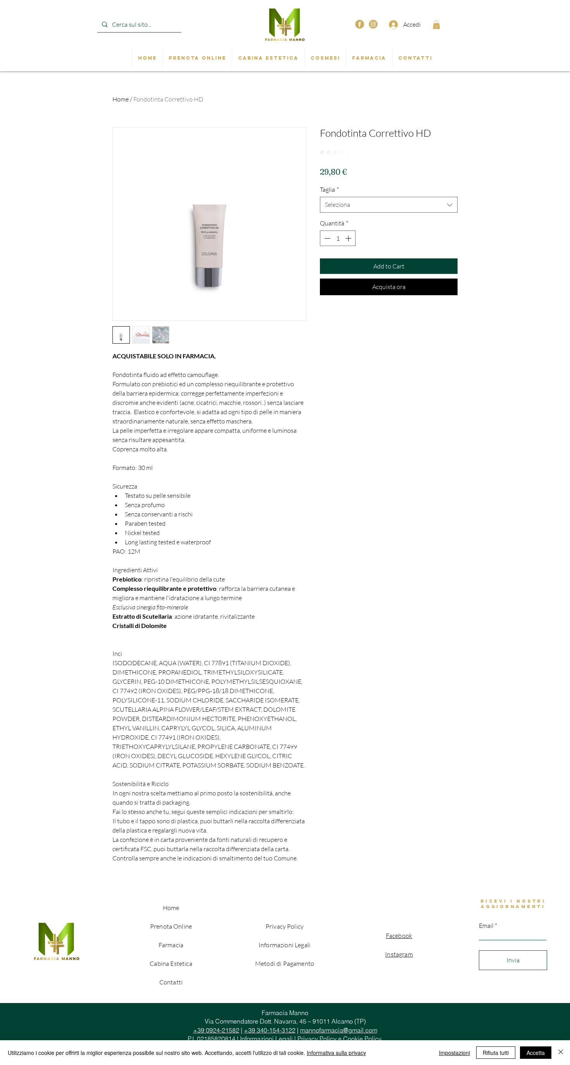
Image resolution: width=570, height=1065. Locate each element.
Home (120, 99)
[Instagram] (373, 24)
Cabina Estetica (171, 963)
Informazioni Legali (266, 1039)
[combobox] (389, 204)
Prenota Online (171, 926)
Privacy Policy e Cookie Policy (339, 1039)
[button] (436, 24)
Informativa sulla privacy (336, 1052)
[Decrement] (326, 238)
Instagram (399, 954)
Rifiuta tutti (496, 1052)
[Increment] (349, 238)
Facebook (399, 935)
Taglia (329, 189)
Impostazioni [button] (454, 1052)
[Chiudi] (560, 1052)
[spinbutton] (338, 238)
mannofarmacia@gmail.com (338, 1030)
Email (486, 925)
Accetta (536, 1052)
